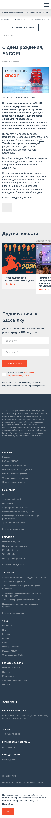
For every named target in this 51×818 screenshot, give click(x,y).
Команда (6, 634)
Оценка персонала (11, 495)
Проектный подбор (11, 542)
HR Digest (6, 684)
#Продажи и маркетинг (35, 12)
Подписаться (14, 363)
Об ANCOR (7, 625)
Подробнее (7, 804)
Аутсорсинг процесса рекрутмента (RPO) (21, 600)
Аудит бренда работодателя (15, 507)
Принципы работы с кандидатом (17, 469)
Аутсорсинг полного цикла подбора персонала (24, 577)
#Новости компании (10, 61)
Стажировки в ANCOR (12, 655)
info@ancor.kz (8, 747)
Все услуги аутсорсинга (13, 613)
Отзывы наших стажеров (13, 482)
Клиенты (6, 642)
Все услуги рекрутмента (13, 565)
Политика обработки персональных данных (22, 782)
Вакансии (6, 457)
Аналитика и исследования (14, 680)
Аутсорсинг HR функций (13, 582)
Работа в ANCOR (10, 461)
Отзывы (5, 638)
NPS (4, 630)
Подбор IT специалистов (13, 558)
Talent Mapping (9, 554)
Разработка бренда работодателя (18, 511)
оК (8, 811)
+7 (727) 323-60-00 (11, 734)
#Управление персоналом (12, 12)
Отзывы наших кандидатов (14, 474)
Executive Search (10, 550)
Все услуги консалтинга (13, 529)
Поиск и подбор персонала (14, 546)
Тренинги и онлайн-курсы (14, 523)
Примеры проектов (11, 646)
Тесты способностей (11, 499)
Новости (18, 19)
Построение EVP (10, 503)
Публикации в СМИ (11, 668)
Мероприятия (8, 676)
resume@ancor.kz (10, 759)
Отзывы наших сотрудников (15, 478)
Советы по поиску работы (14, 465)
